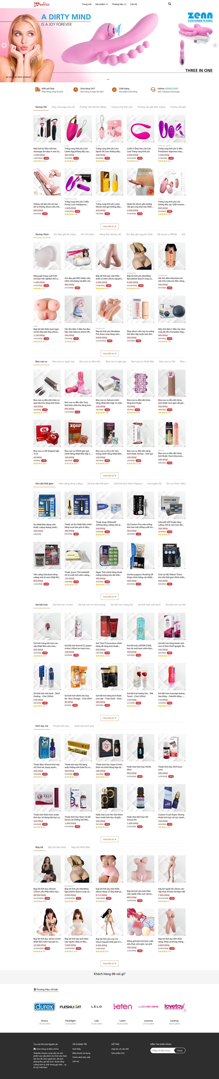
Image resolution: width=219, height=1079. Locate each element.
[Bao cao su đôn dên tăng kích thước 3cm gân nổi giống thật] (172, 383)
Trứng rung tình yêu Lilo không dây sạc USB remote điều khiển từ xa (171, 204)
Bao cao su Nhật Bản (142, 361)
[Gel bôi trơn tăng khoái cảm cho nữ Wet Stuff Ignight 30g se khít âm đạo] (172, 626)
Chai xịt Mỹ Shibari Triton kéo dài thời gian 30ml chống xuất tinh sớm (171, 577)
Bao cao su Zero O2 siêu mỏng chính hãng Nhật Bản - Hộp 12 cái (109, 454)
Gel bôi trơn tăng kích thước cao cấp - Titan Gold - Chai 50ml (109, 698)
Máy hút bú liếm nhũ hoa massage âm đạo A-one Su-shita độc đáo (46, 151)
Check (180, 1050)
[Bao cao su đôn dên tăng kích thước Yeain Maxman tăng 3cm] (172, 433)
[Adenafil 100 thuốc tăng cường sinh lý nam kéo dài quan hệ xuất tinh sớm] (172, 505)
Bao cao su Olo (167, 361)
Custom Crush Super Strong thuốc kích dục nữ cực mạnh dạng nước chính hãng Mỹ (171, 817)
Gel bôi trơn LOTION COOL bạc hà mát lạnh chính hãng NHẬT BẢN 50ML (140, 648)
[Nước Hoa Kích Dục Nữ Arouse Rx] (140, 798)
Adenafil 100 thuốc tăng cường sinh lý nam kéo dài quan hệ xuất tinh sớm (170, 525)
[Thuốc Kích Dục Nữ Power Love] (172, 747)
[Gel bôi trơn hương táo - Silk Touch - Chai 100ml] (140, 676)
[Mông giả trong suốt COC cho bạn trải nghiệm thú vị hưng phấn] (47, 256)
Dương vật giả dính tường (151, 106)
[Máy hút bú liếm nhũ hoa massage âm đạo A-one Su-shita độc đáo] (47, 128)
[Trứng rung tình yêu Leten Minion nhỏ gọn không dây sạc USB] (109, 182)
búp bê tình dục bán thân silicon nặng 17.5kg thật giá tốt (109, 891)
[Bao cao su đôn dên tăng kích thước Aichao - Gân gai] (140, 433)
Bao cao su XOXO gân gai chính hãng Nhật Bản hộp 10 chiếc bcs (78, 454)
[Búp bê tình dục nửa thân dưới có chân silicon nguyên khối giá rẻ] (109, 256)
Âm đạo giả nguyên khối (139, 234)
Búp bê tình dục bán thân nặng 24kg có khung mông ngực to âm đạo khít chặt (170, 941)
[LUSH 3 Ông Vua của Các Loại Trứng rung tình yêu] (140, 128)
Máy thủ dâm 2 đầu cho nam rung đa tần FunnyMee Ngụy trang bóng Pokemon (171, 332)
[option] (109, 45)
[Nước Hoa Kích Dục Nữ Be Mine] (140, 747)
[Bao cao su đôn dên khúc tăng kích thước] (140, 383)
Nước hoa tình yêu (84, 725)
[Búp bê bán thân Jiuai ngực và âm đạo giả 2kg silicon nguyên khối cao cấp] (47, 309)
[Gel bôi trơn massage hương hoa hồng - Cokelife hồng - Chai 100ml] (172, 676)
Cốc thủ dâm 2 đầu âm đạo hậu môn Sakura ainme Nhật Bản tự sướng (78, 332)
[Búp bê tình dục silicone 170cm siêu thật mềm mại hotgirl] (47, 869)
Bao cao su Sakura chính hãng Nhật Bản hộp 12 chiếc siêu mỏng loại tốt (109, 403)
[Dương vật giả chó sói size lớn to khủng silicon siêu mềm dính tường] (47, 182)
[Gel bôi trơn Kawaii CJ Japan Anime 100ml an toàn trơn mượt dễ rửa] (78, 626)
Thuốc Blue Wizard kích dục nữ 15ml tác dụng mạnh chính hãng (46, 767)
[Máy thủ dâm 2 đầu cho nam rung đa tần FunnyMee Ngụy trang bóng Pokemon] (172, 309)
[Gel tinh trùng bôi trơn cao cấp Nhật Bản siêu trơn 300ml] (47, 626)
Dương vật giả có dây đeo (184, 106)
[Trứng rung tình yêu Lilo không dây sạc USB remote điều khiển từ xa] (172, 182)
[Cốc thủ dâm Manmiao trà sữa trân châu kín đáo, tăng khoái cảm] (172, 256)
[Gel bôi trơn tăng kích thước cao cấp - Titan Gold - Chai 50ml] (109, 676)
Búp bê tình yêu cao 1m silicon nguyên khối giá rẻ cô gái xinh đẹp (109, 942)
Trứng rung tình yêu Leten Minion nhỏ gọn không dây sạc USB (108, 207)
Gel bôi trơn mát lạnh (149, 604)
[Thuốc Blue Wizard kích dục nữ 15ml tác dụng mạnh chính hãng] (47, 747)
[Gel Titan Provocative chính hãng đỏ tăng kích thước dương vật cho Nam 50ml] (109, 626)
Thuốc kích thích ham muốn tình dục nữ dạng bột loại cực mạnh (46, 817)
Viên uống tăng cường (70, 483)
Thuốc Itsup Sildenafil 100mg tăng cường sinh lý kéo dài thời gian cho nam (108, 525)
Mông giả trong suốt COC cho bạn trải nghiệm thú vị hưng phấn (45, 279)
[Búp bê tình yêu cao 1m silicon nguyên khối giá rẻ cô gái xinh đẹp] (109, 922)
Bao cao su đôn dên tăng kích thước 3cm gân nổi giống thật (172, 403)
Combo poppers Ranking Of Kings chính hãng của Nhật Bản (140, 577)
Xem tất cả (108, 226)
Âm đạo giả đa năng (65, 234)
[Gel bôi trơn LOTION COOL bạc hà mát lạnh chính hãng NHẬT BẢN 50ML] (140, 626)
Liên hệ (75, 1061)
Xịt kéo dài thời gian (98, 483)
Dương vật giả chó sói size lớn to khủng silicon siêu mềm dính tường (47, 207)
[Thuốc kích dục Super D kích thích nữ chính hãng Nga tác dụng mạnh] (109, 747)
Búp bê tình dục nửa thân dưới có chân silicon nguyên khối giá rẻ (108, 279)
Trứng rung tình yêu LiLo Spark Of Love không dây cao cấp (108, 151)
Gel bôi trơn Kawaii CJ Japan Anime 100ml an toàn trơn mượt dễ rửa (78, 648)
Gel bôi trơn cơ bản (63, 604)
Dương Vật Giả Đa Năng (93, 106)
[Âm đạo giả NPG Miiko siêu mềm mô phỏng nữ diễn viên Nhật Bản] (78, 256)
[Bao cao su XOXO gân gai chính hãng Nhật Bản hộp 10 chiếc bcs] (78, 433)
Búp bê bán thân (57, 847)
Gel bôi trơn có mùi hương (91, 604)
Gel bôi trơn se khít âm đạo (180, 604)
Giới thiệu (76, 1049)
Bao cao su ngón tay (63, 361)
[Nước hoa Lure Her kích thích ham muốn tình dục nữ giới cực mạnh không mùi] (109, 798)
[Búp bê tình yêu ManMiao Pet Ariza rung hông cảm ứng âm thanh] (109, 309)
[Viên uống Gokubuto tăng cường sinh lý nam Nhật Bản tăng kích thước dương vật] (47, 555)
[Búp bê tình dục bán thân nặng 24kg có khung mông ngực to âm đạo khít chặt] (172, 922)
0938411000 (171, 88)
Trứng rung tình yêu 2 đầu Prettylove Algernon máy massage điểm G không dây (171, 151)
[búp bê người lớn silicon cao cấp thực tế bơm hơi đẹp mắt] (172, 869)
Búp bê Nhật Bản (80, 847)
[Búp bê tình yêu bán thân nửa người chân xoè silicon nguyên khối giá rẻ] (140, 869)
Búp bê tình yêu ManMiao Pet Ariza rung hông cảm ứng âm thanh (108, 334)
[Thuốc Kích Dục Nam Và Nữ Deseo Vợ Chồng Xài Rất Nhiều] (78, 798)
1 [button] (108, 79)
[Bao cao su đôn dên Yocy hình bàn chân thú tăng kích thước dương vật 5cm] (78, 383)
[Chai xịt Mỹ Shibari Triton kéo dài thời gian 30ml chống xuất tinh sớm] (172, 555)
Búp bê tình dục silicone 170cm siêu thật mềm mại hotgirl (45, 891)
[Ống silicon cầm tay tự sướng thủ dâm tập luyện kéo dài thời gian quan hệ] (140, 309)
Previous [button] (4, 45)
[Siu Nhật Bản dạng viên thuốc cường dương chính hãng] (47, 505)
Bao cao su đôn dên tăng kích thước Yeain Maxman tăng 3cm (170, 456)
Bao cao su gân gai (116, 361)
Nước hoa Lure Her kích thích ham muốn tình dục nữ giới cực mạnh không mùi (109, 817)
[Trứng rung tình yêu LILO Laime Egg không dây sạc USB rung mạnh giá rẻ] (78, 128)
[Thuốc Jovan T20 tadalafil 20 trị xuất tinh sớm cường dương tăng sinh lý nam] (78, 555)
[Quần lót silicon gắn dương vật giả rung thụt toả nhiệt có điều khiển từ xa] (140, 182)
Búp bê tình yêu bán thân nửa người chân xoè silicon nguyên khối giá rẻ (139, 894)
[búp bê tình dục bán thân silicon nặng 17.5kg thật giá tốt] (109, 869)
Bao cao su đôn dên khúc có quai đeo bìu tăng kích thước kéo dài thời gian (46, 403)
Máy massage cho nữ (63, 106)
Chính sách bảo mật (81, 1057)
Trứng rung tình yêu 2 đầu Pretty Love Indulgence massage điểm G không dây (78, 204)
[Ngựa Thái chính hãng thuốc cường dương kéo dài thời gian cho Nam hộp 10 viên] (109, 555)
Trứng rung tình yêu (122, 106)
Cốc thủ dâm (87, 234)
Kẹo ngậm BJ (154, 483)
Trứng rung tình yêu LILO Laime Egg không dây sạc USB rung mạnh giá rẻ (77, 151)
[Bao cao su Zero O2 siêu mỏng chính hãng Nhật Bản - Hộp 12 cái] (109, 433)
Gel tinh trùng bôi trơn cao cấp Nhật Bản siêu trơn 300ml (45, 646)
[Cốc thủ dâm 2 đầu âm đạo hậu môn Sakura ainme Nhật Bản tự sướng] (78, 309)
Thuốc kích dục (61, 725)
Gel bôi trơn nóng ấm (122, 604)
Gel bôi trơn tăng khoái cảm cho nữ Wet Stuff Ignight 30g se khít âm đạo (171, 646)
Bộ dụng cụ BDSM (167, 234)
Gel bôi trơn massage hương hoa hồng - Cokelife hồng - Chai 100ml (171, 696)
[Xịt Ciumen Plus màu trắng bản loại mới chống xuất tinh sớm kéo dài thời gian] (140, 505)
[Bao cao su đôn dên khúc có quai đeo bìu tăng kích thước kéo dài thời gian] (47, 383)
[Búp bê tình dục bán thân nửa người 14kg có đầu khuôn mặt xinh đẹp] (78, 922)
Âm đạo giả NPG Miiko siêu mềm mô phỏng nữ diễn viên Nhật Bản (78, 281)
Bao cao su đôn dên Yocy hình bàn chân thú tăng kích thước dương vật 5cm (78, 405)
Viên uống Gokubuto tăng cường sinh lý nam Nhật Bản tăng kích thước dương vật (46, 577)
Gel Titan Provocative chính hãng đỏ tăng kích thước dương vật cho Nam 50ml (109, 646)
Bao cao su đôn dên (90, 361)
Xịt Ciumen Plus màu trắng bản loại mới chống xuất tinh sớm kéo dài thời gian (140, 527)
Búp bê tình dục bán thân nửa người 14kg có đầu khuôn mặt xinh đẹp (76, 941)
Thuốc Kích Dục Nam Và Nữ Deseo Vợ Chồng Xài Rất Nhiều (77, 820)
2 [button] (111, 79)
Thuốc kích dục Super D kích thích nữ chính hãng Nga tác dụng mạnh (109, 767)
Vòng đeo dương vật (110, 234)
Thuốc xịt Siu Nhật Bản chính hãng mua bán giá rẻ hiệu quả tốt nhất (78, 527)
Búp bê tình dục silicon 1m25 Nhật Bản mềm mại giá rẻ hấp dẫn (47, 941)
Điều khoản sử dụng (81, 1053)
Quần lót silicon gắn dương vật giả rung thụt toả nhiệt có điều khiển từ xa (140, 207)
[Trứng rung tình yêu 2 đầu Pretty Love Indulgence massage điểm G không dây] (78, 182)
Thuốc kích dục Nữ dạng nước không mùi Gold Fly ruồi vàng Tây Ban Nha (78, 767)
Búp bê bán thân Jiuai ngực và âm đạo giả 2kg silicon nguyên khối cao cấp (46, 332)
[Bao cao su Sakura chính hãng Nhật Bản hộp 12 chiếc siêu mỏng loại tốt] (109, 383)
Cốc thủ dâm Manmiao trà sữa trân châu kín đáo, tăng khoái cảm (171, 281)
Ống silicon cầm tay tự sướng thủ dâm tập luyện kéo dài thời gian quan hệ (140, 334)
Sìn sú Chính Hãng (176, 483)
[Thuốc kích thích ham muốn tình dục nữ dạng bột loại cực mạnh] (47, 798)
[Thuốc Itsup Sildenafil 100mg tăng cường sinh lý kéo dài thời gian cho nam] (109, 505)
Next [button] (215, 45)
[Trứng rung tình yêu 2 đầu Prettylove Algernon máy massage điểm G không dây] (172, 128)
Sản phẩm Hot (117, 1053)
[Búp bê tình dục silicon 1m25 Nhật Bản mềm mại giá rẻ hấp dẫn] (47, 922)
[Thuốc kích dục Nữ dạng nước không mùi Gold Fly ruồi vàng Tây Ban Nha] (78, 747)
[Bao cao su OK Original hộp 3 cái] (47, 433)
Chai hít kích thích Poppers (128, 483)
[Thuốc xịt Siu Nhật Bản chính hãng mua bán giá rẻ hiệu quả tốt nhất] (78, 505)
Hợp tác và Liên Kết (120, 1049)
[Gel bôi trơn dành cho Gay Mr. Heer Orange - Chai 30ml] (78, 676)
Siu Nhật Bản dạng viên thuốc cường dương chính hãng (45, 527)
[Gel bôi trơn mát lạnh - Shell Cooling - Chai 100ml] (47, 676)
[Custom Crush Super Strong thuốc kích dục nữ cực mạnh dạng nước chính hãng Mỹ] (172, 798)
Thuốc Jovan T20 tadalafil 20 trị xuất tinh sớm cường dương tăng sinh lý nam (77, 575)
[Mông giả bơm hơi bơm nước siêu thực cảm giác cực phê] (140, 922)
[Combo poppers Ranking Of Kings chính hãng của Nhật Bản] (140, 555)
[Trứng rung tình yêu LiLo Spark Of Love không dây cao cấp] (109, 128)
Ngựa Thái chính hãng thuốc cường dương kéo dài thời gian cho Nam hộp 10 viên (109, 575)
